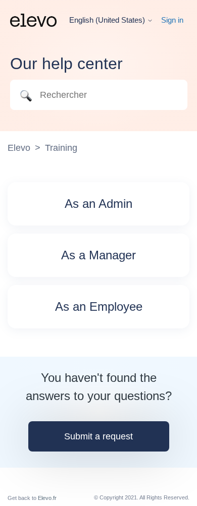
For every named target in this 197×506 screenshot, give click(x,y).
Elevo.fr (47, 498)
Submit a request (98, 436)
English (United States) (108, 20)
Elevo (19, 148)
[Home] (33, 20)
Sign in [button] (172, 20)
